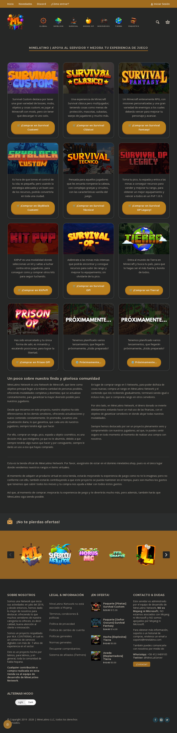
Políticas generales (60, 636)
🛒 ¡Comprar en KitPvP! (33, 290)
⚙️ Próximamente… (88, 362)
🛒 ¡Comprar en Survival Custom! (33, 127)
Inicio (10, 4)
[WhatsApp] (7, 724)
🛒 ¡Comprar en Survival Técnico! (88, 207)
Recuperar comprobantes (64, 648)
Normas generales (60, 642)
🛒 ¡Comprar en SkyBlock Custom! (33, 207)
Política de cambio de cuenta (67, 630)
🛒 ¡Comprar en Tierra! (144, 290)
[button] (157, 22)
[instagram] (161, 719)
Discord (41, 4)
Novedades (25, 4)
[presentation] (10, 554)
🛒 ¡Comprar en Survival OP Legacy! (144, 207)
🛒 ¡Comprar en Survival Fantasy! (144, 127)
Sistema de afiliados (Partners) (67, 654)
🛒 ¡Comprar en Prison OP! (33, 362)
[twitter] (167, 719)
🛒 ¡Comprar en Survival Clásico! (88, 127)
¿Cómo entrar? (60, 4)
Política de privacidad (62, 623)
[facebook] (155, 719)
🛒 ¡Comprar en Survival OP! (88, 288)
